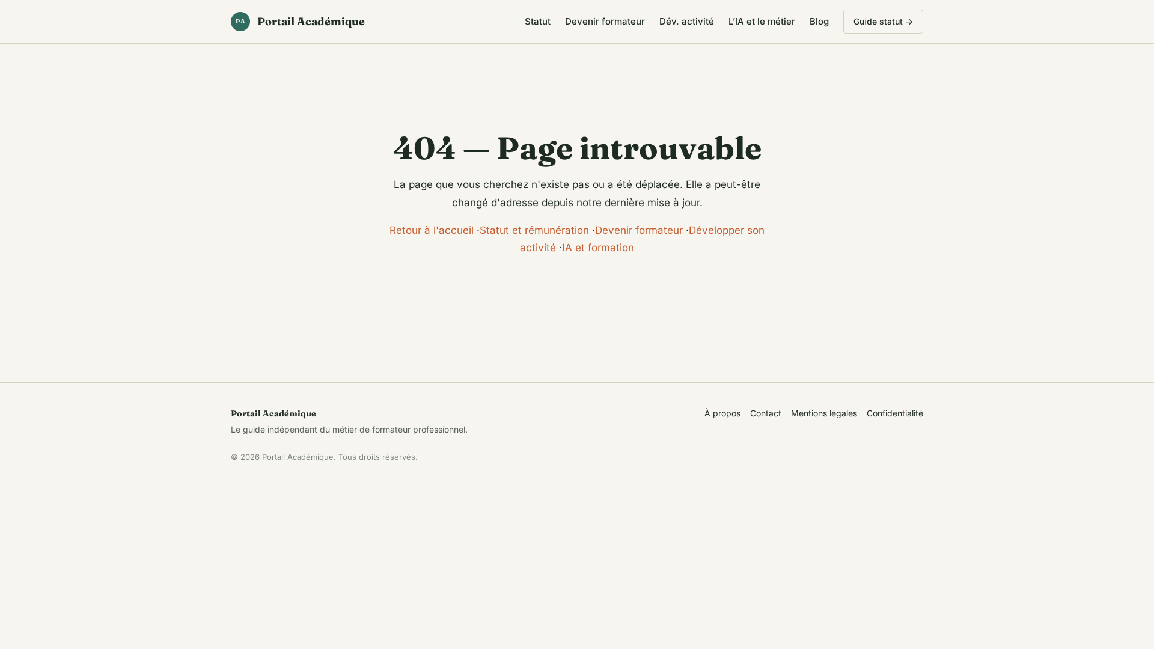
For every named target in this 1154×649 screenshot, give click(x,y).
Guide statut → (883, 21)
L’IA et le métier (761, 21)
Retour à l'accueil (431, 230)
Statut (538, 21)
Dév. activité (686, 21)
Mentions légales (824, 413)
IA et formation (598, 248)
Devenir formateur (605, 21)
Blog (819, 21)
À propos (722, 413)
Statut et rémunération (534, 230)
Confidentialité (895, 413)
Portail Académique (300, 21)
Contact (765, 413)
